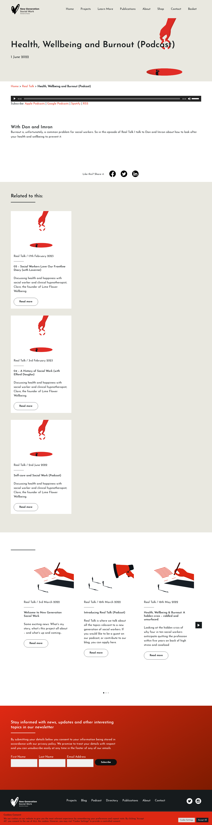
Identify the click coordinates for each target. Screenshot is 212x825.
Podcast (96, 800)
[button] (198, 625)
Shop (160, 9)
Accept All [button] (202, 820)
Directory (112, 800)
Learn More (105, 9)
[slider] (196, 98)
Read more (25, 301)
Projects (86, 9)
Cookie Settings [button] (186, 820)
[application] (106, 99)
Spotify (75, 103)
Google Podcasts (58, 103)
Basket (192, 9)
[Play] (14, 98)
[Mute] (189, 98)
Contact (176, 9)
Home (70, 9)
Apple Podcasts (35, 103)
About (146, 9)
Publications (128, 9)
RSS (85, 103)
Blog (84, 800)
